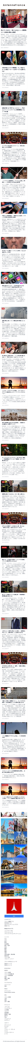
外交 (5, 947)
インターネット (8, 1008)
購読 (14, 916)
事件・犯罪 (7, 945)
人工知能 (6, 1009)
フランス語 (7, 957)
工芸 (5, 998)
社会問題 (6, 944)
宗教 (5, 953)
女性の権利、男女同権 (9, 954)
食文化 (6, 970)
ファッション (7, 984)
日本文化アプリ (8, 923)
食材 (5, 977)
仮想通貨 (6, 1012)
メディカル (7, 1007)
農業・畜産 (7, 978)
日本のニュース (8, 963)
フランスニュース (8, 932)
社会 (5, 939)
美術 (5, 1000)
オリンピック (7, 1025)
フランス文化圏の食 (9, 974)
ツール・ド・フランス (9, 1029)
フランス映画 (7, 997)
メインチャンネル (8, 930)
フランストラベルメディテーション (12, 933)
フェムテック (7, 1018)
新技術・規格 (7, 1014)
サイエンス (7, 1004)
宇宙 (5, 1017)
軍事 (5, 951)
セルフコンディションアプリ (11, 924)
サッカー (6, 1026)
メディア (6, 1011)
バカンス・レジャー (9, 958)
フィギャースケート (9, 1032)
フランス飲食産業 (8, 975)
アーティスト (7, 990)
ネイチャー (7, 1020)
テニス (6, 1031)
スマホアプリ (7, 919)
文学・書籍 (7, 1001)
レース (6, 1033)
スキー (6, 1028)
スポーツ (6, 1023)
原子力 (6, 1015)
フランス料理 (7, 972)
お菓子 (6, 980)
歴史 (5, 950)
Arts (5, 995)
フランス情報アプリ (9, 921)
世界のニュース (8, 965)
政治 (5, 942)
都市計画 (6, 956)
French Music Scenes (9, 992)
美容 (5, 986)
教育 (5, 948)
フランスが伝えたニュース (10, 961)
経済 (5, 941)
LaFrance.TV (10, 928)
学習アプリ (7, 926)
